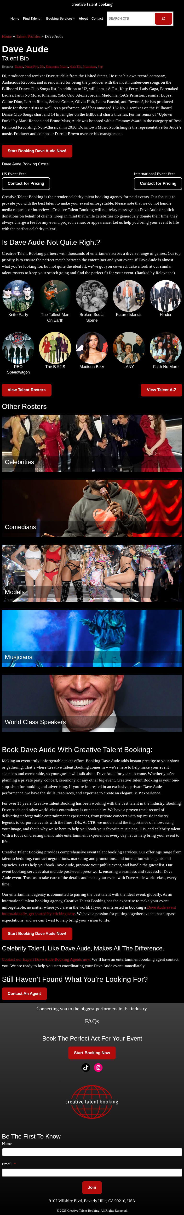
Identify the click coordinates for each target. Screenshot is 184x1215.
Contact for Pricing (26, 183)
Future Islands (129, 314)
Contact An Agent (24, 993)
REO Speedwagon (18, 369)
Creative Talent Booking (92, 5)
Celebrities (19, 462)
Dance (19, 66)
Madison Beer (92, 366)
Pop (100, 66)
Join (92, 1187)
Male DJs (75, 66)
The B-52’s (55, 366)
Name (7, 1143)
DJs (42, 66)
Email (9, 1164)
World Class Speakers (35, 722)
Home (7, 36)
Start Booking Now (92, 1053)
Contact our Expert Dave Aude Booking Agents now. (46, 959)
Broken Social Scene (92, 317)
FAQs (92, 1021)
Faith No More (165, 366)
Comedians (20, 527)
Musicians (89, 66)
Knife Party (18, 314)
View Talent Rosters (27, 390)
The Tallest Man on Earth (55, 317)
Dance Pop (31, 66)
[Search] (163, 19)
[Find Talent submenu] (41, 19)
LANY (129, 366)
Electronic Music (57, 66)
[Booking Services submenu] (74, 19)
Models (15, 592)
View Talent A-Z (161, 390)
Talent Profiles (28, 36)
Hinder (166, 314)
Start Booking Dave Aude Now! (37, 151)
